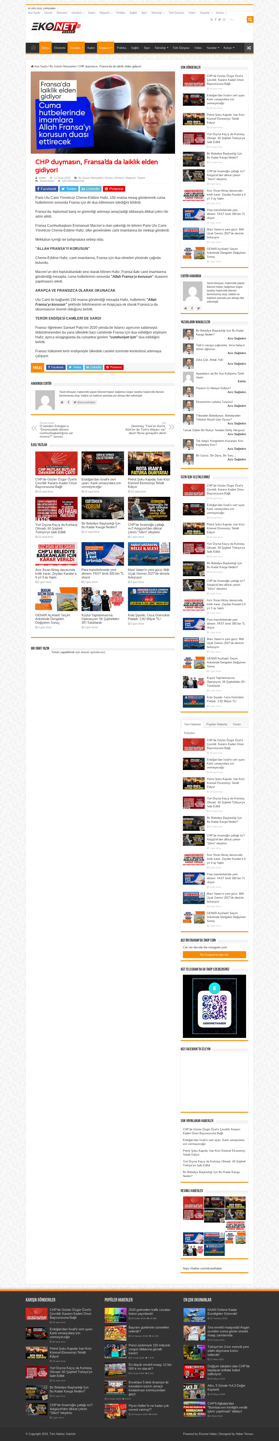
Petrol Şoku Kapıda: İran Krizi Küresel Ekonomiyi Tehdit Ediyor (149, 483)
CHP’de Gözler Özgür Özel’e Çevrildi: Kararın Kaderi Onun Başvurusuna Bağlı (56, 483)
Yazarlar (205, 12)
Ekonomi (62, 12)
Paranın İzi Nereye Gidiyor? (213, 388)
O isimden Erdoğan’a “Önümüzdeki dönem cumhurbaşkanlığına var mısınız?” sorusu (56, 430)
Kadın (91, 12)
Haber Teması (244, 1434)
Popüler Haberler (216, 724)
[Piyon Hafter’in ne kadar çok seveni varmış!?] (115, 1411)
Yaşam (141, 177)
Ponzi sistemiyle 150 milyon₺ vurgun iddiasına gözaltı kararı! (149, 1349)
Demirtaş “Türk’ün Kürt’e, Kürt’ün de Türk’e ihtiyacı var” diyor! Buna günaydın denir (146, 428)
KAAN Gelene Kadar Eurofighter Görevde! (222, 1311)
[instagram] (224, 19)
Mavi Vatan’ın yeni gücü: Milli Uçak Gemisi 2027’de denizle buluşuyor (149, 573)
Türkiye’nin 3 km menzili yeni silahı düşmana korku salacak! (228, 1350)
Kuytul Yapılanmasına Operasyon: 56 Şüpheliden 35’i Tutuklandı (100, 618)
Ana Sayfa (34, 12)
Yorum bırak (47, 180)
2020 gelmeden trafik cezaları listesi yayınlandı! (149, 1311)
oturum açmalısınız (93, 652)
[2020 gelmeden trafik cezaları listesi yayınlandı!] (115, 1315)
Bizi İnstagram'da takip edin (214, 954)
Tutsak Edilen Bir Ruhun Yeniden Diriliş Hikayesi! (214, 430)
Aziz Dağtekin (237, 338)
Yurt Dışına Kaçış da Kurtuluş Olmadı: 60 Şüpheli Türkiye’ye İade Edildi (56, 528)
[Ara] (250, 19)
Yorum (237, 724)
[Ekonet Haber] (56, 26)
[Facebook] (215, 19)
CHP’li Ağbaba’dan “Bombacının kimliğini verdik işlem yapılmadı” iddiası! (228, 1407)
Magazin (105, 12)
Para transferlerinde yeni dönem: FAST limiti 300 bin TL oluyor (103, 573)
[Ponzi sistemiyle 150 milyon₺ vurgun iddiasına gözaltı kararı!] (115, 1350)
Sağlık (133, 12)
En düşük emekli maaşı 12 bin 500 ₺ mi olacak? (150, 1366)
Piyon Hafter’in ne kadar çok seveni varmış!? (149, 1407)
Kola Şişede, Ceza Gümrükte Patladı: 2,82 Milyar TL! (149, 617)
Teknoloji (156, 12)
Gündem (76, 12)
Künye (220, 12)
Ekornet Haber (208, 1434)
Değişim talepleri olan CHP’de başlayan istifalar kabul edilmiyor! (229, 1370)
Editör (42, 177)
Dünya (48, 12)
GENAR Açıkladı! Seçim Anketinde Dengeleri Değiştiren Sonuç (52, 618)
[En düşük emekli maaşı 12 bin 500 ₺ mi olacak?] (115, 1370)
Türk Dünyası (176, 12)
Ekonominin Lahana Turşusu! (214, 402)
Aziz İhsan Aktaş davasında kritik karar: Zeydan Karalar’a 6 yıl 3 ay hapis (56, 573)
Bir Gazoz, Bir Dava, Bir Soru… (216, 455)
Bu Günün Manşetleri (63, 66)
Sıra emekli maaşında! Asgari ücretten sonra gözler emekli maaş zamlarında (228, 1331)
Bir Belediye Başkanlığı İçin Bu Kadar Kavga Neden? (101, 525)
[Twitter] (219, 19)
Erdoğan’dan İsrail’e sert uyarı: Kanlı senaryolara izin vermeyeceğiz (101, 483)
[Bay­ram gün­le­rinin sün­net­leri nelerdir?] (115, 1332)
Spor (144, 12)
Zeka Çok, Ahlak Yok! (209, 359)
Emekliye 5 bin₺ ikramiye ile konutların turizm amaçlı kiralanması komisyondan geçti (148, 1388)
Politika (120, 12)
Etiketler (189, 733)
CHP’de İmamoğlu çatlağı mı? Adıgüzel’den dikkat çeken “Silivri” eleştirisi (146, 528)
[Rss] (211, 19)
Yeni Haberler (192, 724)
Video (192, 12)
